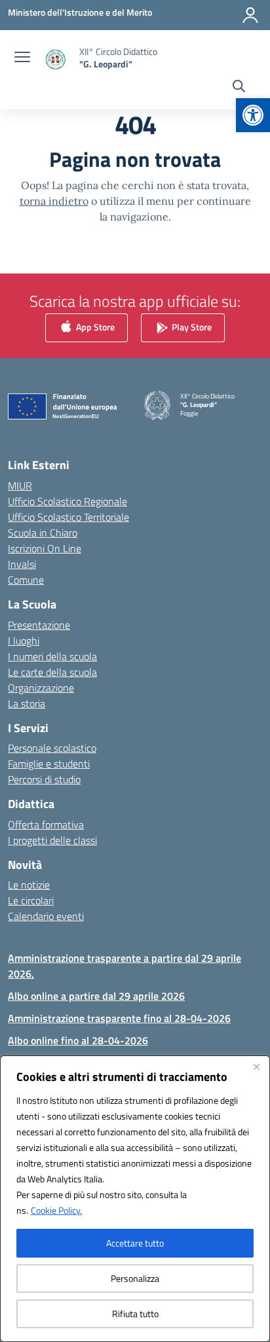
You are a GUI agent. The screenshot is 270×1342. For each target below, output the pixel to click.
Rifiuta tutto (135, 1313)
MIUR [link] (20, 485)
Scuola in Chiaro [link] (42, 532)
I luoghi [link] (23, 640)
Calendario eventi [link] (46, 916)
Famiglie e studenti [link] (49, 763)
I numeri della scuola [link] (52, 656)
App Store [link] (94, 327)
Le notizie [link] (29, 884)
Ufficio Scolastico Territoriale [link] (68, 517)
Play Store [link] (191, 327)
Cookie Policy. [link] (56, 1210)
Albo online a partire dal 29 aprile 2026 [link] (96, 996)
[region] (135, 1198)
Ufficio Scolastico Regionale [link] (67, 501)
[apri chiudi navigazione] (22, 58)
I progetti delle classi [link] (52, 840)
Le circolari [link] (31, 900)
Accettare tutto (135, 1243)
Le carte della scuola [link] (52, 672)
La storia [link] (26, 703)
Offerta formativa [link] (46, 824)
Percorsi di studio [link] (44, 779)
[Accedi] (250, 15)
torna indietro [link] (54, 200)
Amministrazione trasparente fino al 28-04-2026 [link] (119, 1018)
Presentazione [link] (39, 625)
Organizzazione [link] (41, 688)
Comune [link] (26, 580)
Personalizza (135, 1278)
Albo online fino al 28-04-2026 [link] (78, 1040)
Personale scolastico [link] (52, 748)
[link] (253, 115)
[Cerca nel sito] (239, 87)
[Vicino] (256, 1066)
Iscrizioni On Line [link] (44, 548)
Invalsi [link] (22, 564)
